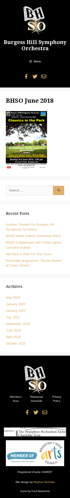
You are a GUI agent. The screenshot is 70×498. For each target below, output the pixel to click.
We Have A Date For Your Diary (29, 254)
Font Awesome (41, 491)
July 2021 (13, 317)
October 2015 (15, 343)
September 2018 (18, 324)
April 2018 (13, 337)
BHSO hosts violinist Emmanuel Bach (33, 236)
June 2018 (13, 330)
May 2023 (13, 297)
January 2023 (15, 304)
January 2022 (15, 311)
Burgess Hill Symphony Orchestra (35, 45)
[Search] (58, 190)
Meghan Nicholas (44, 482)
